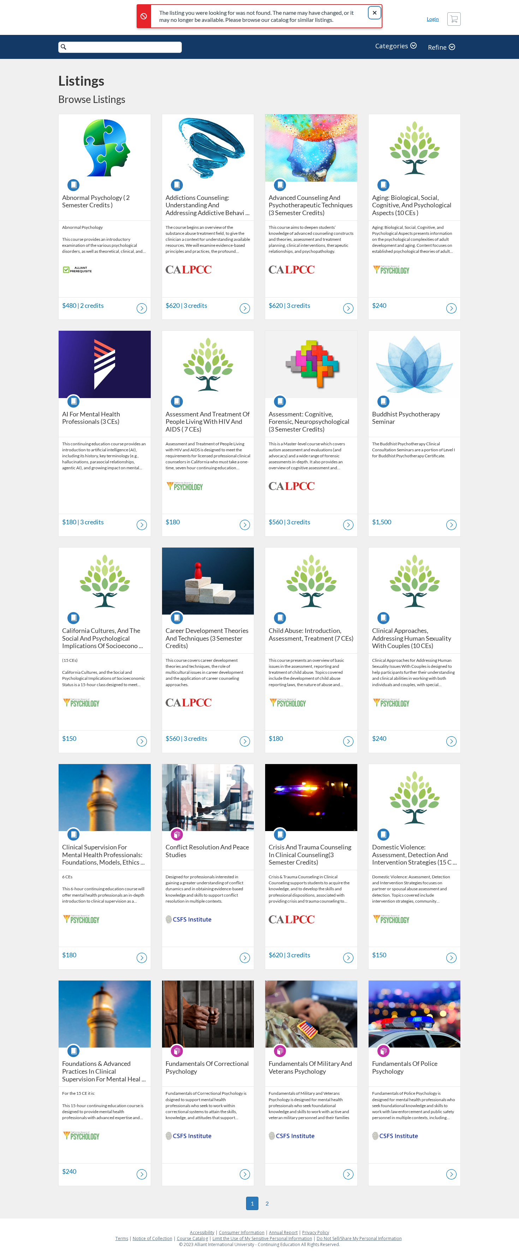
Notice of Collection (152, 1238)
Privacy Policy (315, 1232)
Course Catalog (192, 1238)
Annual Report (283, 1232)
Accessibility (202, 1232)
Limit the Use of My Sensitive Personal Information (262, 1238)
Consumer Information (241, 1232)
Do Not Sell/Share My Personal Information (359, 1238)
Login (433, 19)
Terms (121, 1238)
